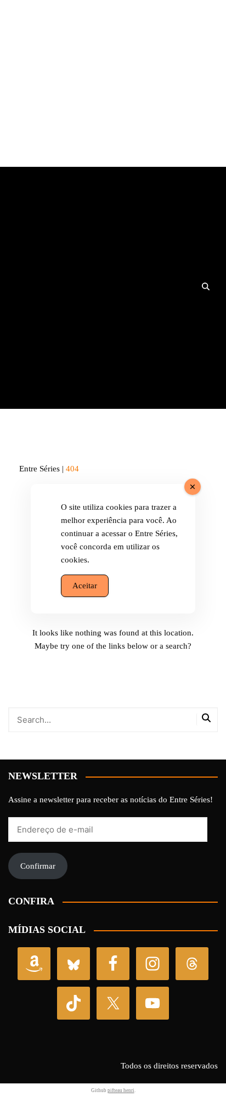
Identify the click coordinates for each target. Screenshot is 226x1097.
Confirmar (37, 866)
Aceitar (84, 585)
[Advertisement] (113, 90)
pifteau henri (121, 1090)
